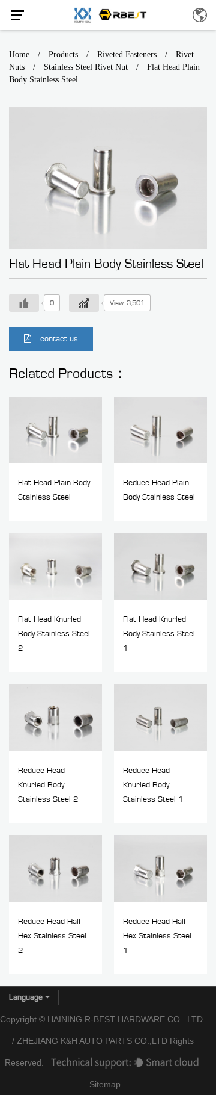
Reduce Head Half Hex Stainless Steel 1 (157, 936)
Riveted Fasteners (127, 54)
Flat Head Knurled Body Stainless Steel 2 (54, 634)
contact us (59, 339)
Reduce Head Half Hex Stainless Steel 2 (52, 936)
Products (63, 54)
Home (19, 54)
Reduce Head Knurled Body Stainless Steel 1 (153, 785)
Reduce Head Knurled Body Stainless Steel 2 (48, 785)
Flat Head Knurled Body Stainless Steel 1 (159, 634)
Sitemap (105, 1084)
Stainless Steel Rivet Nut (86, 67)
